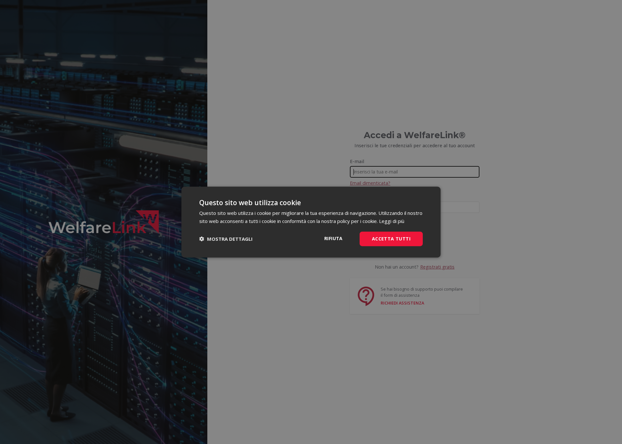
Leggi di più (391, 221)
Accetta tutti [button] (391, 239)
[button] (226, 238)
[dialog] (311, 222)
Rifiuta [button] (333, 238)
